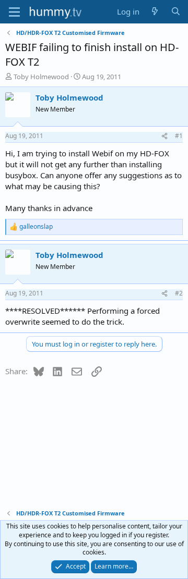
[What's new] (155, 11)
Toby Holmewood (41, 76)
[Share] (164, 136)
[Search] (176, 11)
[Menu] (14, 12)
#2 (179, 293)
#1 (179, 135)
